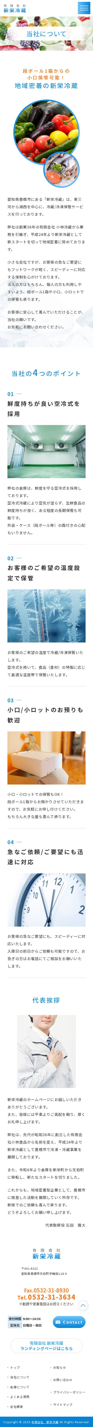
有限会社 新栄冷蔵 (44, 1422)
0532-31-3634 (46, 1296)
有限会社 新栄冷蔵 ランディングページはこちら (46, 1345)
